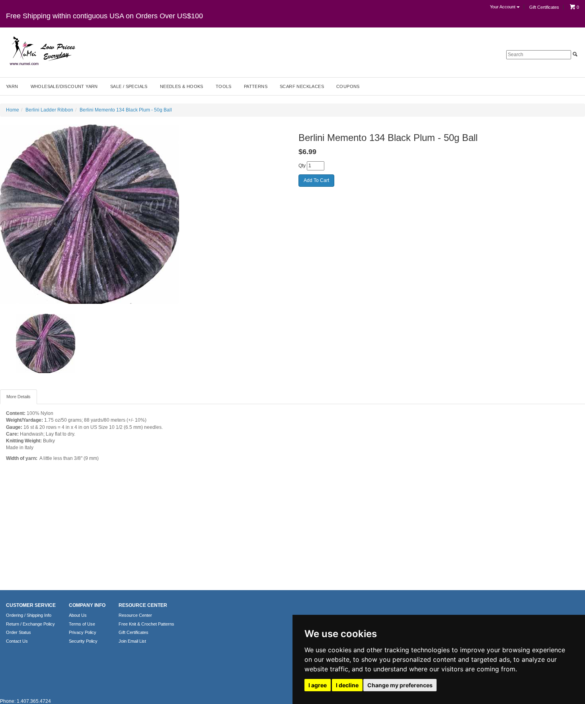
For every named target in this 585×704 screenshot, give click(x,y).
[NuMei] (42, 51)
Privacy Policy (82, 632)
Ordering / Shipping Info (28, 615)
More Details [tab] (18, 396)
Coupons (348, 86)
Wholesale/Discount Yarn (64, 86)
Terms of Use (82, 624)
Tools (224, 86)
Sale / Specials (129, 86)
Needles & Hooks (181, 86)
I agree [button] (317, 685)
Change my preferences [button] (400, 685)
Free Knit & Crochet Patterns (146, 624)
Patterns (255, 86)
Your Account (503, 6)
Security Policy (83, 641)
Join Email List (132, 641)
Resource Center (135, 615)
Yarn (12, 86)
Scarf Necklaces (302, 86)
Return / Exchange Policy (30, 624)
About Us (78, 615)
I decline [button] (347, 685)
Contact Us (17, 641)
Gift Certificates (544, 7)
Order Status (18, 632)
